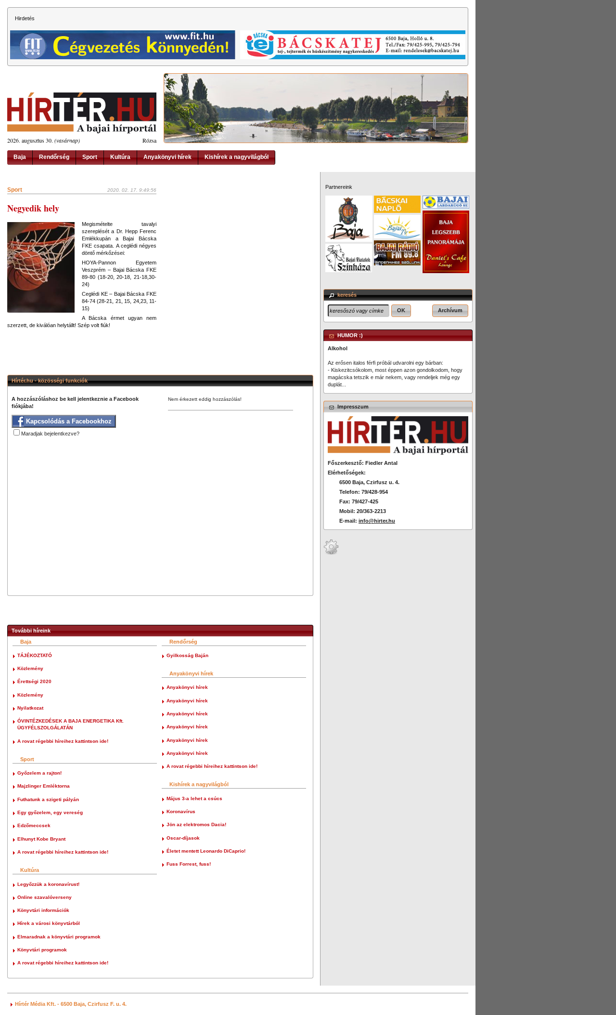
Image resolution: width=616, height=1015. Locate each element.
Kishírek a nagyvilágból (237, 157)
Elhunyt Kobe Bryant (41, 839)
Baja (19, 157)
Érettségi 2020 (34, 681)
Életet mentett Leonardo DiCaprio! (206, 851)
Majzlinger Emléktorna (43, 786)
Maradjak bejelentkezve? (50, 433)
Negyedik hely (33, 208)
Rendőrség (54, 157)
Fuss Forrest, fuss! (189, 864)
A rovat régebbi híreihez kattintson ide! (62, 741)
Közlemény (30, 668)
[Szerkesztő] (331, 553)
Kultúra (120, 157)
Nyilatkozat (30, 708)
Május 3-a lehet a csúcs (194, 798)
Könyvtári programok (42, 949)
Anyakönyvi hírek (167, 157)
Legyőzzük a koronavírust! (48, 884)
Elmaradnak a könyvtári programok (59, 936)
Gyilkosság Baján (187, 655)
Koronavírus (181, 811)
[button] (401, 310)
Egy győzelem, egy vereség (50, 812)
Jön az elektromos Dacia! (196, 824)
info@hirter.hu (377, 521)
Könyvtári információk (43, 910)
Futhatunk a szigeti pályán (48, 799)
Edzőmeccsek (34, 825)
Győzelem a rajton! (39, 773)
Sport (89, 157)
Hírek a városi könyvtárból (48, 923)
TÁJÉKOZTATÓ (34, 655)
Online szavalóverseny (44, 897)
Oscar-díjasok (183, 838)
